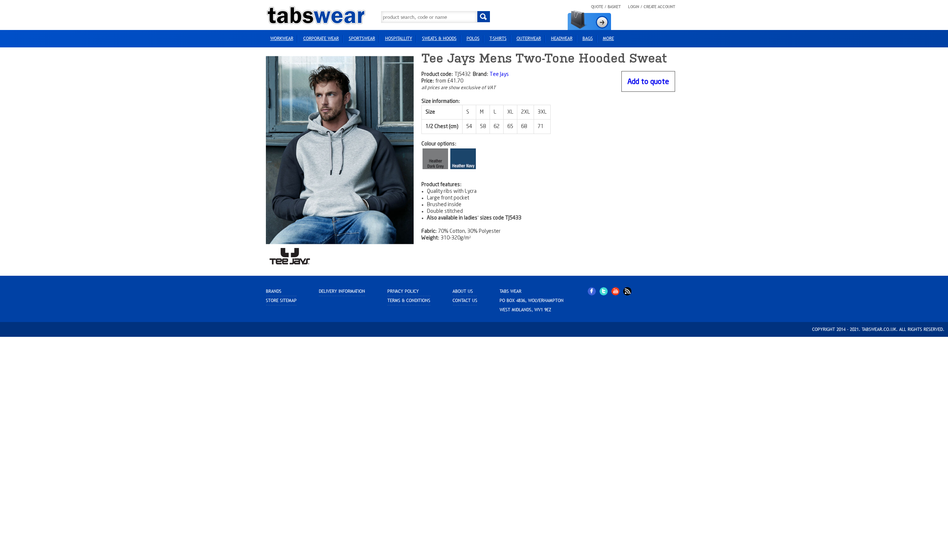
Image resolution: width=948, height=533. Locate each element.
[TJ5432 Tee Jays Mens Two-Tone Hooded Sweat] (340, 149)
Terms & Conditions (408, 300)
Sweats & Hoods (439, 38)
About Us (463, 291)
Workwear (281, 38)
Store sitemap (281, 300)
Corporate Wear (321, 38)
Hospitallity (398, 38)
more (608, 38)
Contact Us (465, 300)
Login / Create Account (651, 7)
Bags (588, 38)
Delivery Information (342, 291)
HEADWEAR (562, 38)
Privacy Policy (403, 291)
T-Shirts (498, 38)
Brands (273, 291)
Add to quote (648, 82)
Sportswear (362, 38)
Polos (473, 38)
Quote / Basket (606, 7)
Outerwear (529, 38)
